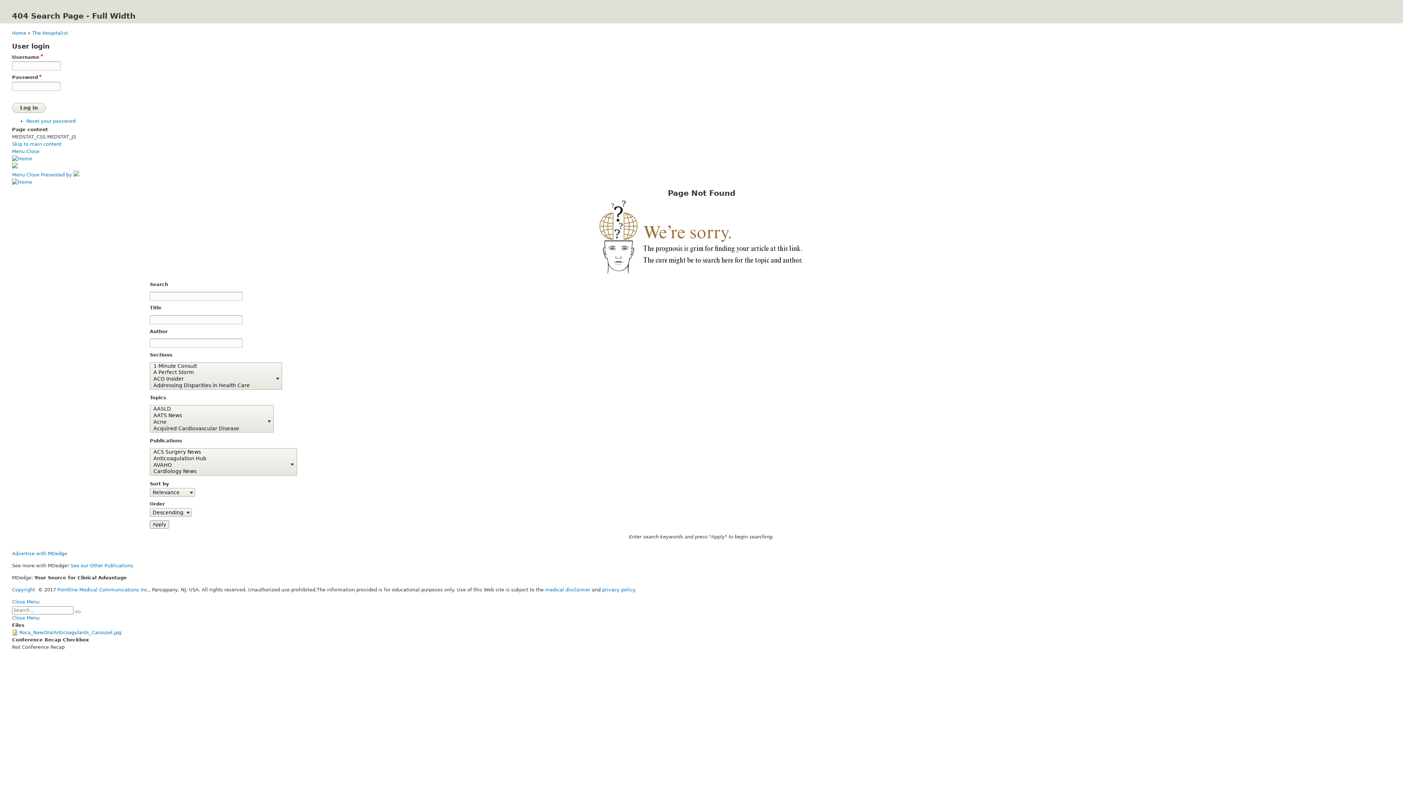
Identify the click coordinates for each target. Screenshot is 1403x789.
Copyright (23, 589)
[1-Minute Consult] (213, 366)
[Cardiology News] (221, 471)
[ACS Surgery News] (221, 452)
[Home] (22, 158)
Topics (158, 397)
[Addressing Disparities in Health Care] (213, 385)
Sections (161, 355)
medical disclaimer (567, 589)
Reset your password (51, 121)
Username (25, 57)
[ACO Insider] (213, 379)
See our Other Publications (102, 565)
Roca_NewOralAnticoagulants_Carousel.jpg (70, 632)
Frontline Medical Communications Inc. (103, 589)
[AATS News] (209, 415)
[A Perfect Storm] (213, 372)
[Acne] (209, 422)
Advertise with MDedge (39, 553)
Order (157, 504)
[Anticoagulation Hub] (221, 459)
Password (25, 77)
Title (155, 307)
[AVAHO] (221, 465)
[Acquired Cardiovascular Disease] (209, 429)
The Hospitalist (50, 33)
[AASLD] (209, 409)
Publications (166, 440)
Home (19, 33)
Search (159, 284)
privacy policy (618, 589)
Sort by (159, 484)
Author (159, 331)
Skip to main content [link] (36, 144)
